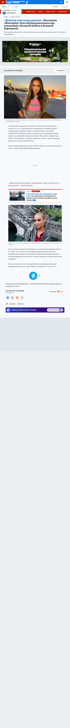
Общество (29, 191)
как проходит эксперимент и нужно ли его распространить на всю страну (41, 197)
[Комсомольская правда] (16, 2)
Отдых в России (50, 11)
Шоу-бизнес (12, 304)
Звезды (6, 16)
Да (4, 13)
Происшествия (62, 11)
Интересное (21, 304)
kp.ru (61, 292)
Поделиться (61, 70)
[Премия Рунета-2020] (26, 2)
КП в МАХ (40, 11)
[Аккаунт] (67, 2)
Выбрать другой (11, 13)
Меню (3, 2)
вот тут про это (49, 266)
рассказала (18, 128)
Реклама (55, 6)
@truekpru (16, 286)
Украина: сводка (30, 11)
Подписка (64, 6)
